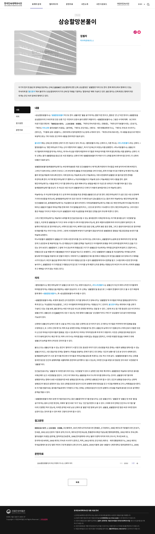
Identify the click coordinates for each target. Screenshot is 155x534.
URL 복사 (135, 32)
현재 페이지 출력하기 (139, 32)
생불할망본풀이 (57, 115)
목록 (77, 482)
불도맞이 (31, 91)
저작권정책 (44, 519)
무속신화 (45, 128)
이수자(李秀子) (86, 40)
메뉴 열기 (148, 4)
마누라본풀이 (123, 143)
